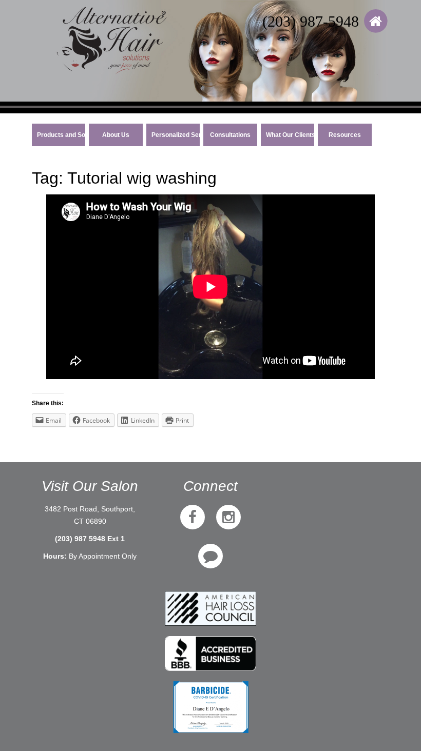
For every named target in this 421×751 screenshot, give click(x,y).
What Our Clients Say (290, 135)
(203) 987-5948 (310, 21)
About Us (115, 135)
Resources (345, 135)
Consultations (230, 135)
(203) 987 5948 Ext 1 (90, 539)
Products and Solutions (61, 135)
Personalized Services (175, 135)
